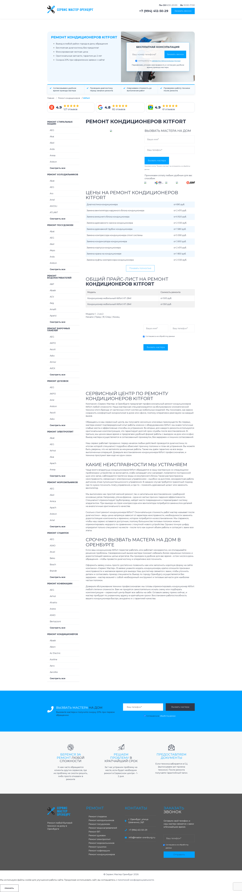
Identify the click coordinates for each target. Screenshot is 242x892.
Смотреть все (57, 168)
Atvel (52, 552)
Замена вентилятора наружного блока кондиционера (115, 210)
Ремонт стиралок (98, 816)
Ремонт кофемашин (59, 583)
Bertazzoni (55, 621)
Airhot (53, 450)
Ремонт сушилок (58, 533)
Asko (52, 356)
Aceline (53, 659)
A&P (52, 284)
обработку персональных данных (166, 61)
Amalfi (53, 309)
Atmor (53, 362)
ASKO (52, 545)
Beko (52, 558)
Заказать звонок (183, 11)
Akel (52, 143)
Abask (53, 290)
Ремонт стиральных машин (60, 123)
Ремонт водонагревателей (59, 277)
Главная (50, 98)
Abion (53, 647)
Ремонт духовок (57, 381)
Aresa (52, 155)
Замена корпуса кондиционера (104, 247)
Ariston (53, 162)
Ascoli (52, 349)
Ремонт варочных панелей (58, 329)
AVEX (52, 368)
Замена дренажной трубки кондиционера (109, 229)
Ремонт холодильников (62, 174)
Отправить (179, 854)
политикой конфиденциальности (136, 880)
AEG (52, 130)
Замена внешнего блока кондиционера (108, 217)
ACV (52, 297)
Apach (53, 463)
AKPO (53, 343)
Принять (9, 888)
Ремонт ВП (94, 832)
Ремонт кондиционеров (69, 98)
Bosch (53, 564)
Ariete (53, 609)
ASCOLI (53, 206)
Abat (52, 181)
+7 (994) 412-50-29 (153, 11)
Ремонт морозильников (62, 482)
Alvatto (53, 602)
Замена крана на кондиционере (104, 254)
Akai (52, 136)
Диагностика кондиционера (102, 204)
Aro (51, 193)
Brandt (53, 571)
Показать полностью (140, 268)
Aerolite (54, 672)
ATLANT (54, 212)
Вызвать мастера (157, 160)
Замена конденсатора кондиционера (107, 241)
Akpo (52, 250)
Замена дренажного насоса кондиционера (110, 223)
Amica (53, 501)
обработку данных (167, 336)
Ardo (52, 149)
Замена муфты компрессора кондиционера (110, 260)
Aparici (53, 316)
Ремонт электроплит (60, 432)
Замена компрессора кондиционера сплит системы (115, 235)
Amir (52, 400)
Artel (52, 200)
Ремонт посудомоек (60, 225)
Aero (52, 666)
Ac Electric (55, 653)
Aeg (52, 303)
